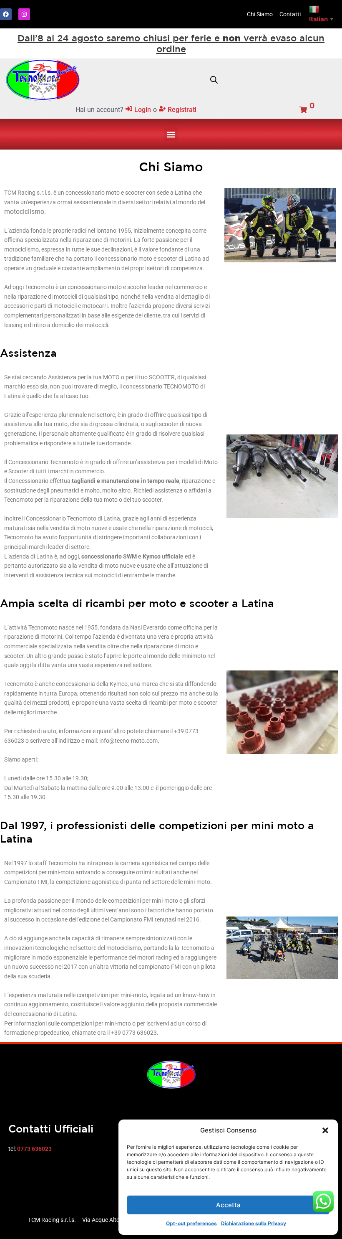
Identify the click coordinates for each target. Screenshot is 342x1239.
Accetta (228, 1205)
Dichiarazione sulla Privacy (253, 1223)
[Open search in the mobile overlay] (214, 80)
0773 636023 (34, 1148)
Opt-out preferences (191, 1223)
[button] (325, 1130)
